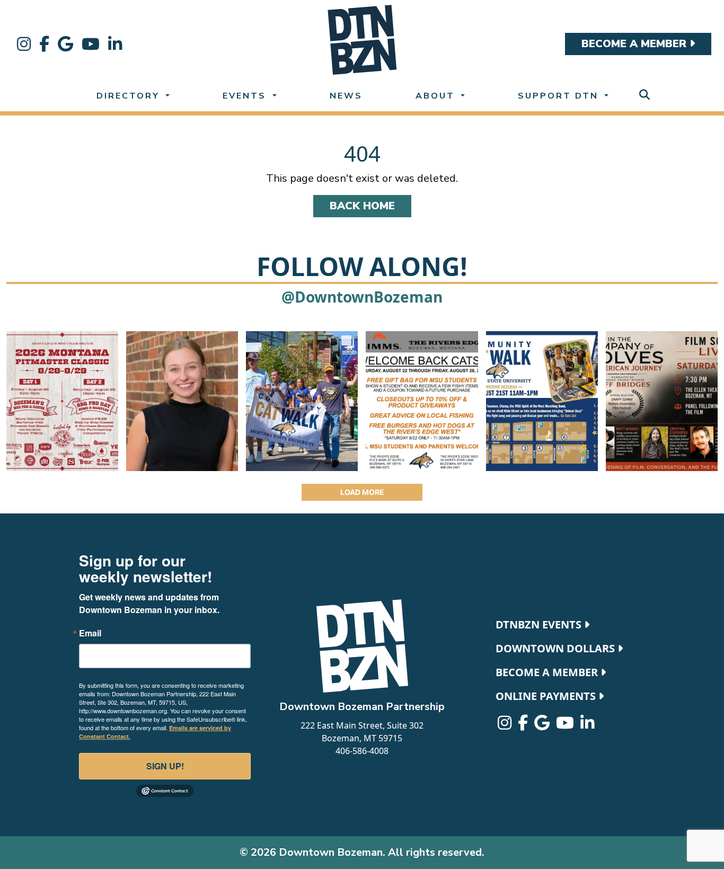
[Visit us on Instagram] (24, 44)
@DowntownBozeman (362, 297)
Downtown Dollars (556, 648)
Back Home (362, 206)
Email (90, 633)
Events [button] (246, 96)
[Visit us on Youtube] (90, 44)
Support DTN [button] (560, 96)
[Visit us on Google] (65, 44)
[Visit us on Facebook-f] (44, 44)
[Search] (644, 95)
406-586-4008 (362, 751)
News (346, 96)
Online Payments (547, 696)
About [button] (437, 96)
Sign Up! (165, 766)
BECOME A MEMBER (635, 44)
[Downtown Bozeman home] (362, 646)
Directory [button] (129, 96)
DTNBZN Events (540, 624)
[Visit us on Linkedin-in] (115, 44)
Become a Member (548, 672)
